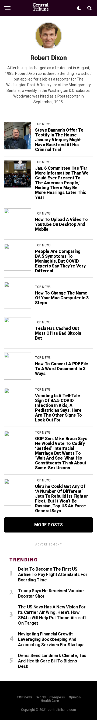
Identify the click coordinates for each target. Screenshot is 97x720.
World (41, 697)
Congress (57, 697)
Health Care (50, 701)
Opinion (75, 697)
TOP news (25, 697)
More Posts (48, 524)
